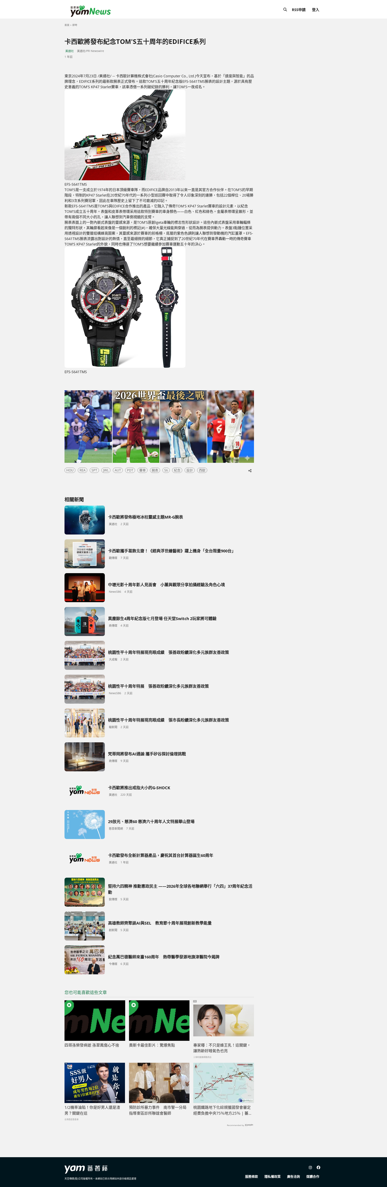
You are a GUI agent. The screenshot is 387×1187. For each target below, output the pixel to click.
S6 (166, 470)
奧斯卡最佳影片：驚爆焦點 (152, 1045)
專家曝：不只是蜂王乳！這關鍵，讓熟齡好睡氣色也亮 (222, 1048)
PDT (130, 470)
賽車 (142, 470)
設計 (189, 470)
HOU (70, 470)
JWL (106, 470)
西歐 (202, 470)
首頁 (66, 25)
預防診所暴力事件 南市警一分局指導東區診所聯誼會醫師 (157, 1110)
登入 (315, 9)
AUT (118, 470)
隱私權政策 (272, 1176)
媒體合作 (312, 1176)
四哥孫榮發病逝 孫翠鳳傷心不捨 (91, 1045)
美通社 (69, 51)
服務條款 (251, 1176)
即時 (74, 25)
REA (82, 470)
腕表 (155, 470)
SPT (94, 470)
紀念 (177, 470)
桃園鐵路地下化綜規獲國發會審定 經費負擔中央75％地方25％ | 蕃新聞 (223, 1110)
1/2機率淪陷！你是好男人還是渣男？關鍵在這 (92, 1110)
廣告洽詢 (293, 1176)
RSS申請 (299, 9)
